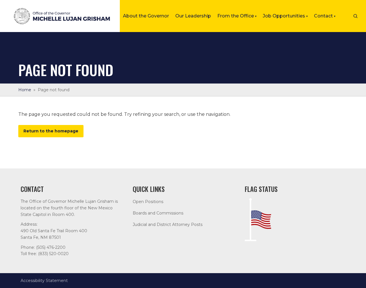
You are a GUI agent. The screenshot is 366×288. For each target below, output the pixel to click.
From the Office (236, 16)
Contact (324, 16)
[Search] (355, 16)
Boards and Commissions (158, 213)
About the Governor (146, 16)
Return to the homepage (50, 131)
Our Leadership (193, 16)
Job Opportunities (285, 16)
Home (24, 89)
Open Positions (148, 201)
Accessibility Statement (44, 280)
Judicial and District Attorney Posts (167, 224)
